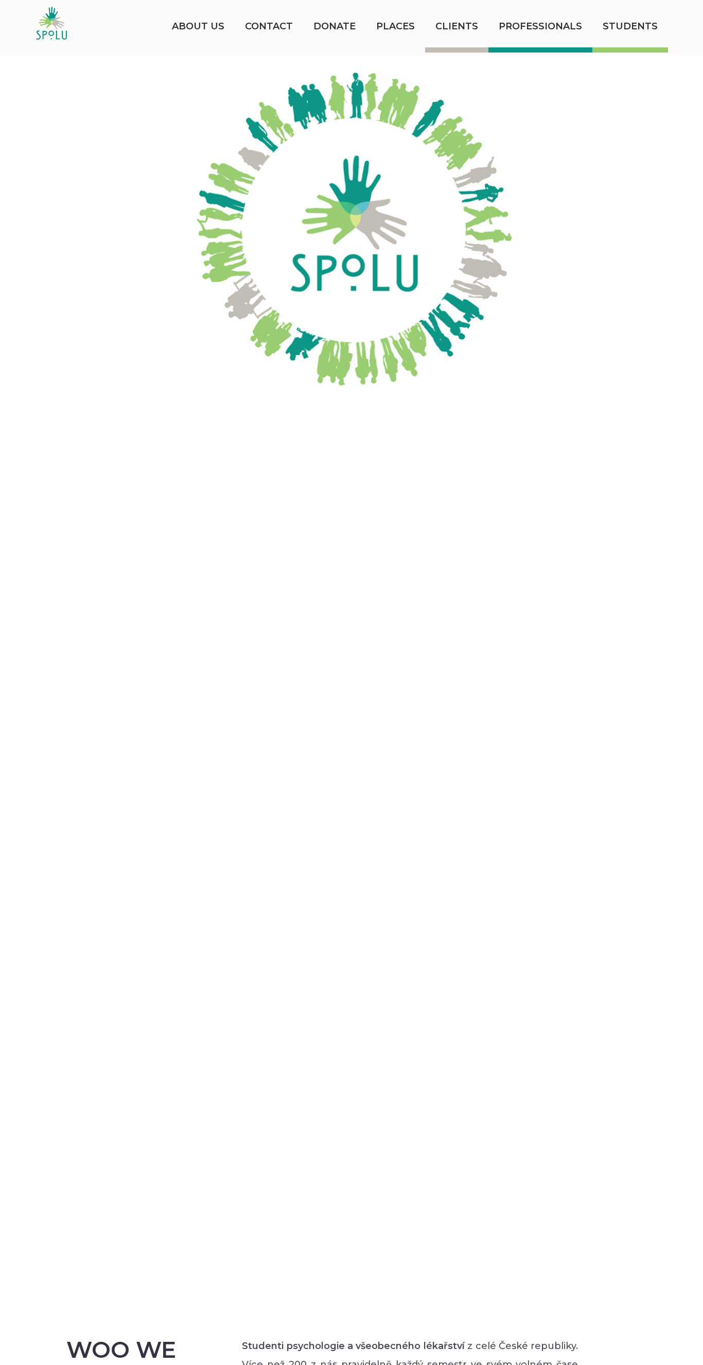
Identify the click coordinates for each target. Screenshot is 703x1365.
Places (395, 26)
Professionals (540, 26)
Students (630, 26)
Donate (334, 26)
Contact (269, 26)
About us (198, 26)
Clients (456, 26)
